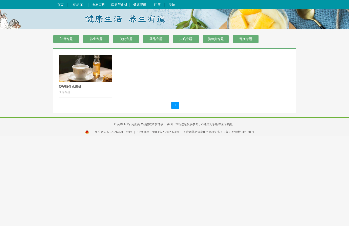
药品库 (78, 4)
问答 (157, 4)
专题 (172, 4)
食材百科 (98, 4)
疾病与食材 (119, 4)
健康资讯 (139, 4)
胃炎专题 (245, 39)
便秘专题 (126, 39)
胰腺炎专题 (216, 39)
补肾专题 (66, 39)
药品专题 (155, 39)
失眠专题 (185, 39)
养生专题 (96, 39)
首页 (60, 4)
